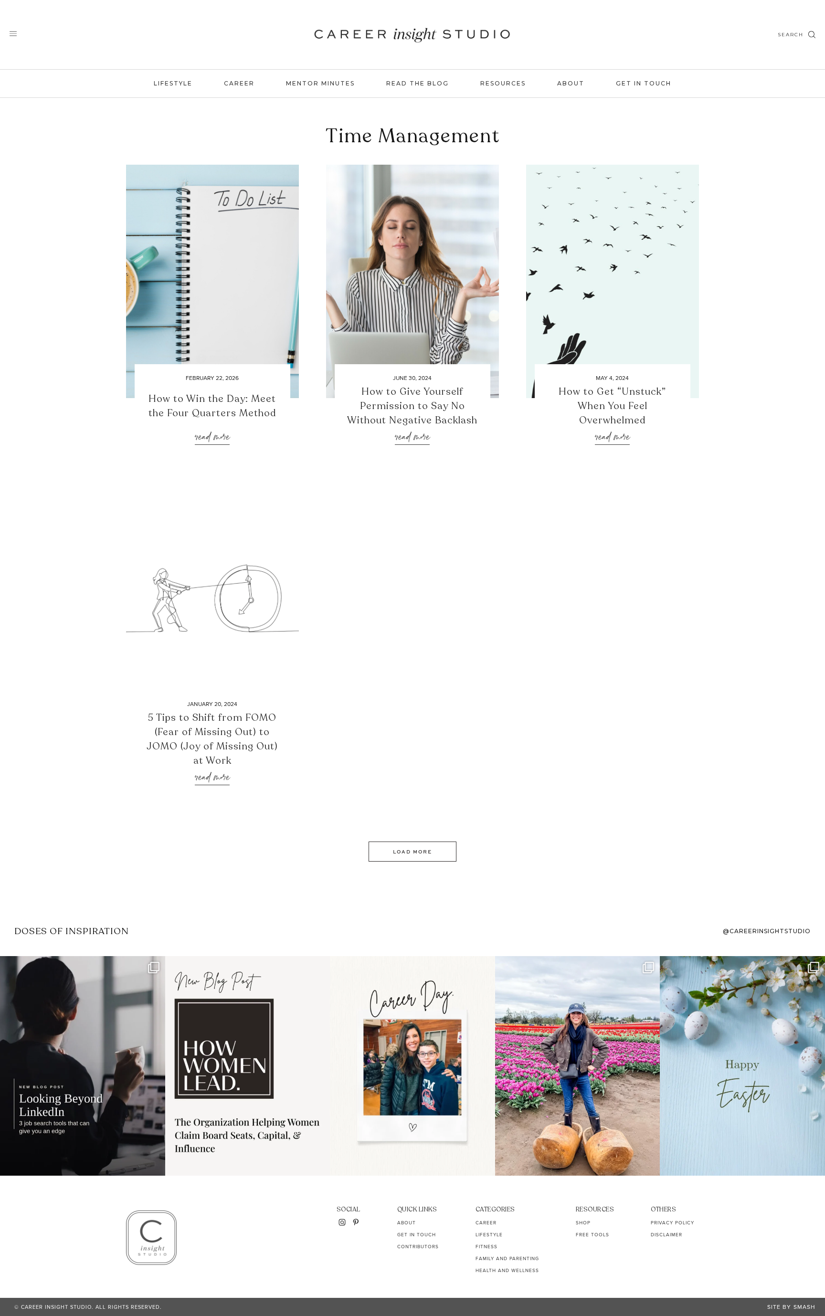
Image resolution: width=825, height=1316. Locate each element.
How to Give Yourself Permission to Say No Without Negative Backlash (412, 406)
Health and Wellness (507, 1270)
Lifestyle (173, 83)
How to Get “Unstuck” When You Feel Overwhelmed (612, 406)
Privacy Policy (672, 1222)
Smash (804, 1307)
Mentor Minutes (320, 83)
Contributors (418, 1246)
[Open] (82, 1066)
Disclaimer (666, 1234)
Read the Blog (417, 83)
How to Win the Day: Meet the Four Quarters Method (212, 406)
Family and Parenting (507, 1258)
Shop (583, 1222)
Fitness (486, 1246)
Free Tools (592, 1234)
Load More (412, 851)
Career (239, 83)
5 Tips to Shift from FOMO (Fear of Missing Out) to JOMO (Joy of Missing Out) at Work (212, 739)
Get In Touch (643, 83)
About (570, 83)
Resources (503, 83)
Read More (212, 437)
